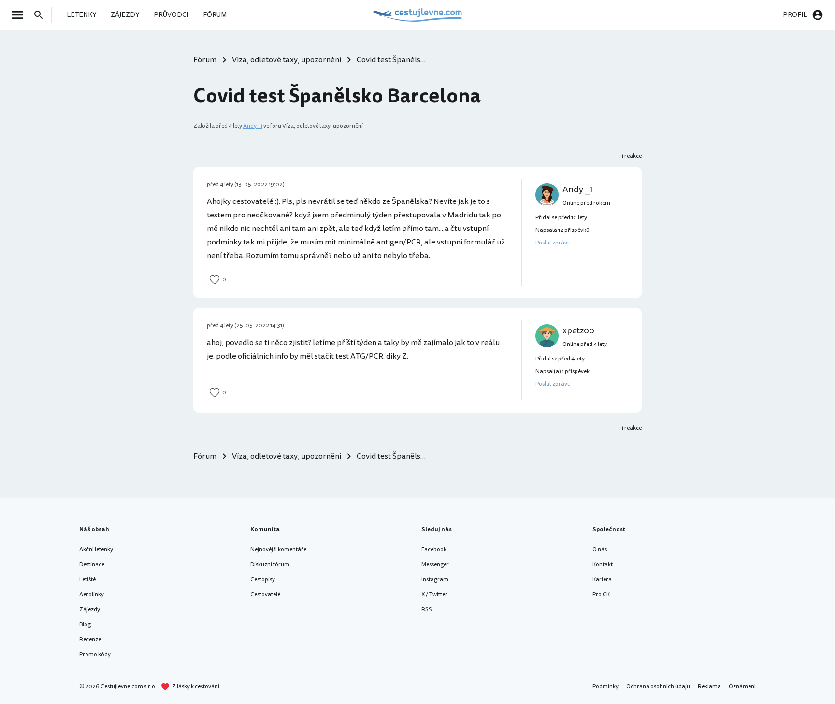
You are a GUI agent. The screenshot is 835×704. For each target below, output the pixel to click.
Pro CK (601, 594)
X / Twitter (434, 594)
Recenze (90, 639)
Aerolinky (91, 594)
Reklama (709, 686)
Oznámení (742, 686)
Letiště (87, 579)
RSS (426, 609)
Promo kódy (95, 654)
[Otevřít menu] (20, 15)
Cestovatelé (265, 594)
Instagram (434, 579)
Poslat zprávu (553, 243)
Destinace (91, 564)
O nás (599, 550)
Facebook (433, 550)
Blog (85, 624)
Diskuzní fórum (269, 564)
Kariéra (602, 579)
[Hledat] (41, 15)
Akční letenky (96, 550)
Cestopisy (262, 579)
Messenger (435, 564)
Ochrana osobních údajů (658, 686)
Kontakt (602, 564)
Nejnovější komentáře (278, 550)
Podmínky (605, 686)
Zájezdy (89, 609)
